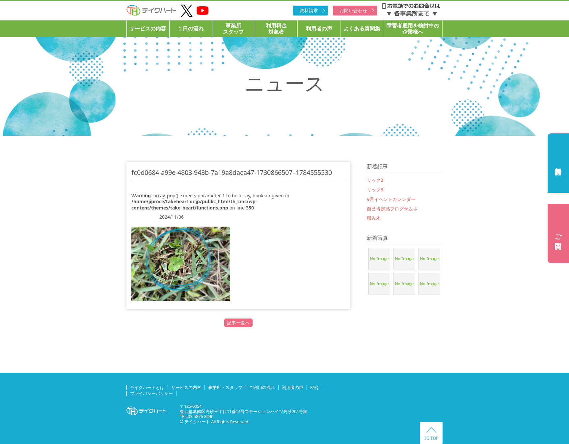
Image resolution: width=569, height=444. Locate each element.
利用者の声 (319, 28)
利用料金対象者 (276, 28)
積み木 (374, 218)
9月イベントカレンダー (391, 199)
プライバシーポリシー (151, 393)
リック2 (375, 180)
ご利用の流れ (262, 387)
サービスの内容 (147, 28)
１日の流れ (190, 28)
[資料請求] (558, 163)
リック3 (375, 189)
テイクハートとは (147, 387)
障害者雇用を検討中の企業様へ (413, 28)
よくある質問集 (361, 28)
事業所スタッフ (233, 28)
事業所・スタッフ (225, 387)
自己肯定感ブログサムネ (392, 209)
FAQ (314, 387)
